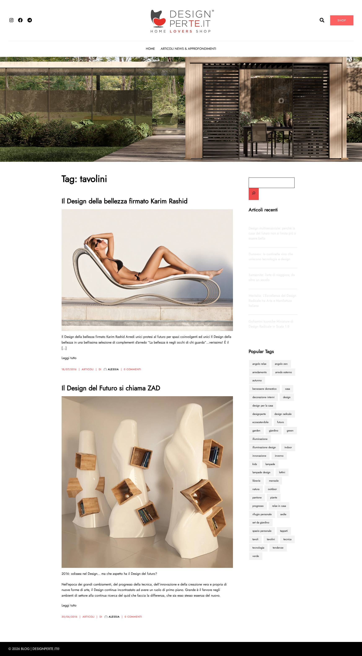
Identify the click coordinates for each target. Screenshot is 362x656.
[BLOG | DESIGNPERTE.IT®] (180, 19)
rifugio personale (262, 514)
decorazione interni (263, 397)
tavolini (271, 539)
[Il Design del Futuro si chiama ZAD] (147, 481)
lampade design (261, 472)
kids (254, 464)
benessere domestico (264, 389)
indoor (288, 447)
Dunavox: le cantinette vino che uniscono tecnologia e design (271, 256)
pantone (257, 497)
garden (256, 431)
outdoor (272, 489)
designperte (259, 414)
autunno (257, 380)
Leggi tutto (69, 357)
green (290, 431)
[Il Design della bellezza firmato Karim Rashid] (147, 269)
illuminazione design (264, 447)
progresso (258, 506)
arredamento (259, 372)
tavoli (255, 539)
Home (150, 48)
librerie (256, 481)
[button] (322, 20)
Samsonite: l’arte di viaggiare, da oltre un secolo (272, 277)
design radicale (283, 414)
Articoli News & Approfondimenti (188, 48)
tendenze (278, 548)
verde (255, 556)
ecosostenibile (260, 422)
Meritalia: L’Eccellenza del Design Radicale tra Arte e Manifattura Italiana (272, 300)
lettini (282, 472)
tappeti (284, 531)
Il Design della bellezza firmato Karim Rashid (124, 201)
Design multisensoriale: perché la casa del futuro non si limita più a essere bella (272, 233)
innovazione (259, 456)
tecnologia (258, 548)
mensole (274, 481)
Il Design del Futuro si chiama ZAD (111, 388)
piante (273, 497)
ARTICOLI (88, 369)
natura (255, 489)
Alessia (113, 369)
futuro (280, 422)
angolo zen (281, 364)
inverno (279, 456)
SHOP (341, 20)
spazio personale (262, 531)
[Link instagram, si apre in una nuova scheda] (10, 20)
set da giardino (260, 522)
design (287, 397)
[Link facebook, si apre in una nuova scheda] (20, 20)
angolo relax (259, 364)
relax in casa (279, 506)
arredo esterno (283, 372)
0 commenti (132, 369)
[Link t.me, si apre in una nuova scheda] (29, 20)
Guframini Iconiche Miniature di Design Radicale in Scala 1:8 (271, 324)
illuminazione (260, 439)
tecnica (287, 539)
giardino (273, 431)
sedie (283, 514)
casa (287, 389)
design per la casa (262, 406)
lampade (270, 464)
